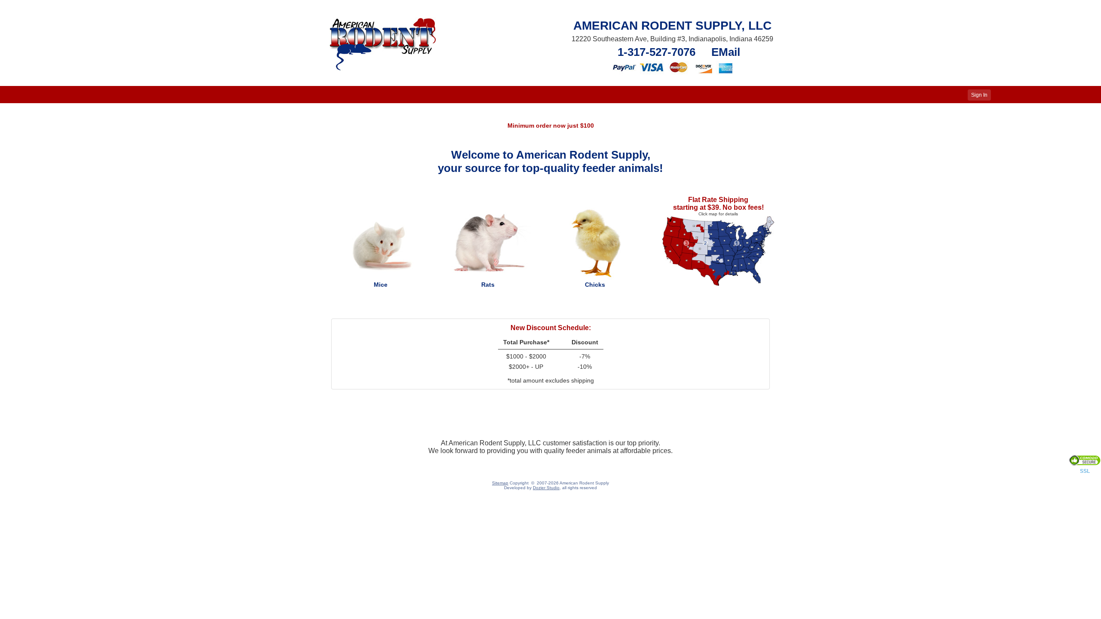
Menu (13, 95)
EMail (725, 52)
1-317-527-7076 (656, 52)
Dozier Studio (546, 487)
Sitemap (500, 483)
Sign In (979, 95)
